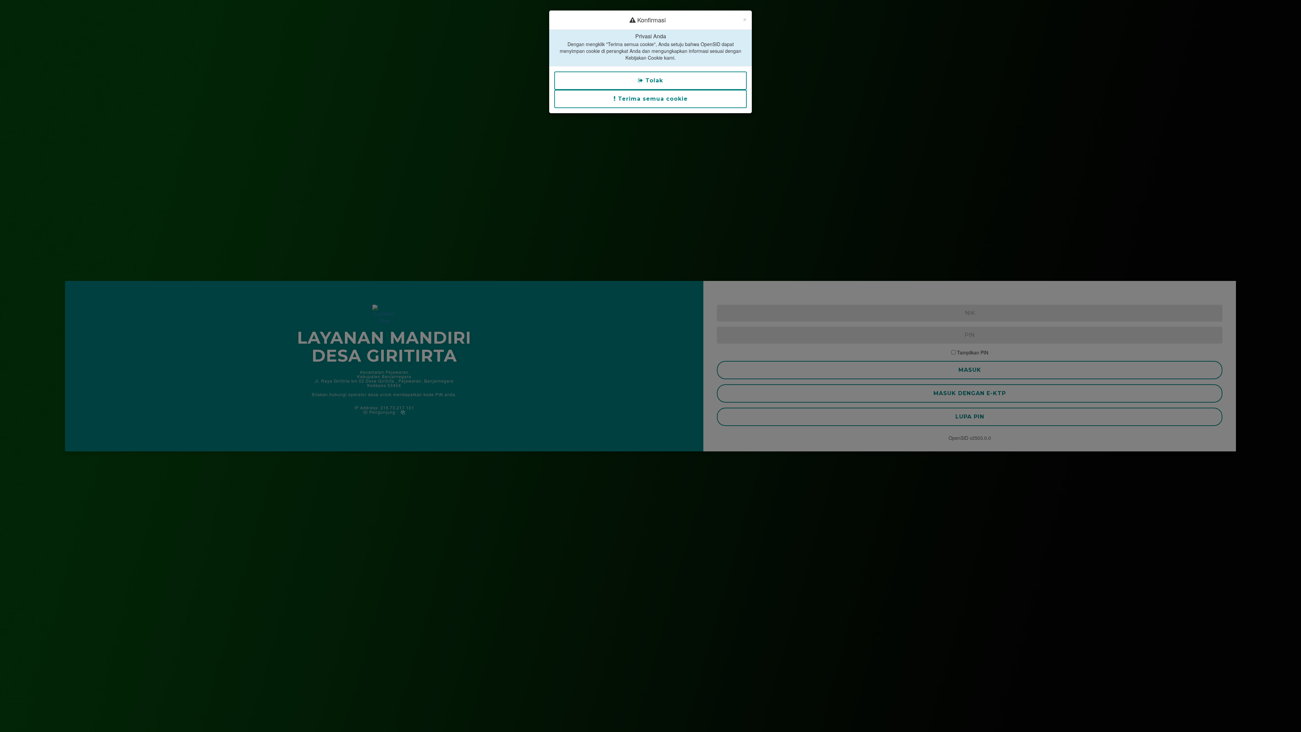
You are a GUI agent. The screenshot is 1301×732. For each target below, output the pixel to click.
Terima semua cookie (652, 99)
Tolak (653, 80)
